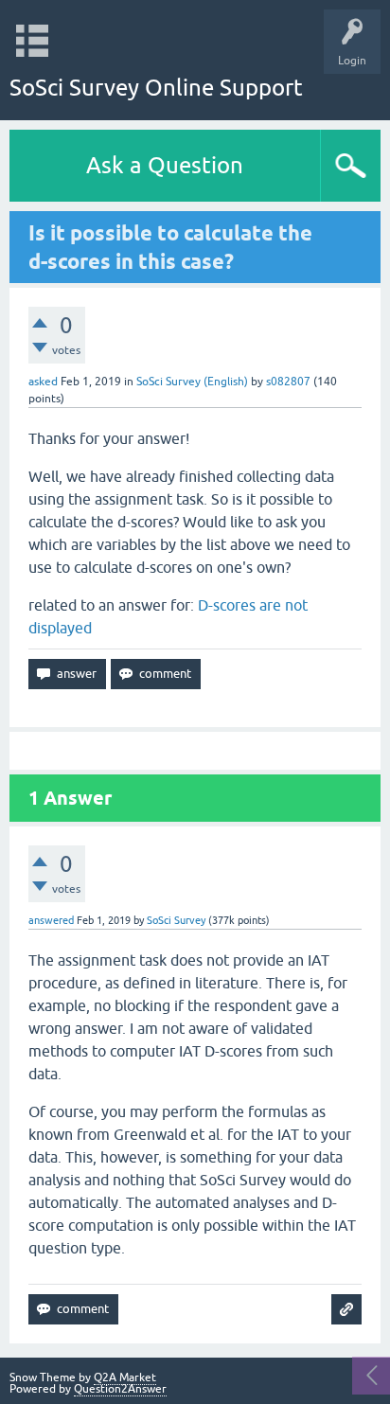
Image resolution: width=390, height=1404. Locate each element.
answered (51, 920)
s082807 (288, 381)
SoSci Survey (176, 920)
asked (43, 381)
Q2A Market (125, 1377)
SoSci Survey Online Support (156, 87)
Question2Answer (120, 1388)
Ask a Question (164, 165)
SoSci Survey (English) (192, 381)
